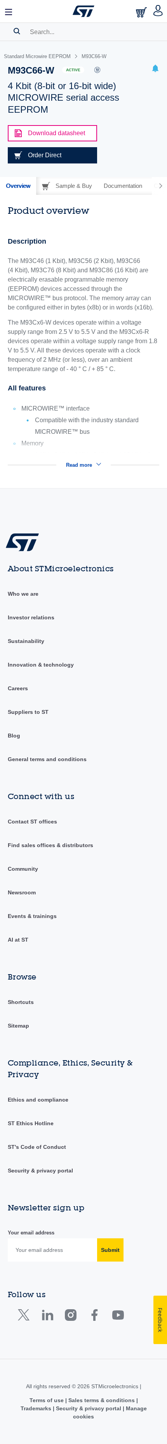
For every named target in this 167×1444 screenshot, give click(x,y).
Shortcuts (21, 1002)
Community (23, 869)
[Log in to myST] (158, 11)
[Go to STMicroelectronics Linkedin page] (47, 1316)
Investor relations (31, 617)
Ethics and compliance (38, 1100)
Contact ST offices (32, 821)
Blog (14, 735)
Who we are (23, 594)
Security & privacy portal (40, 1170)
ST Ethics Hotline (31, 1123)
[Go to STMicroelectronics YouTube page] (118, 1316)
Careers (18, 688)
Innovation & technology (41, 665)
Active (73, 70)
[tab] (18, 186)
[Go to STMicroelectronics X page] (25, 1316)
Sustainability (26, 641)
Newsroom (22, 892)
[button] (9, 11)
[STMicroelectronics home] (83, 11)
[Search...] (17, 31)
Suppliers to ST (28, 712)
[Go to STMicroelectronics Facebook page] (94, 1316)
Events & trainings (32, 916)
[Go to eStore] (142, 12)
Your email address (31, 1233)
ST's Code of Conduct (37, 1147)
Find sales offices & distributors (50, 845)
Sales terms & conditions (101, 1400)
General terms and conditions (47, 759)
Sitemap (18, 1026)
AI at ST (18, 940)
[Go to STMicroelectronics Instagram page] (70, 1316)
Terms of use (47, 1400)
